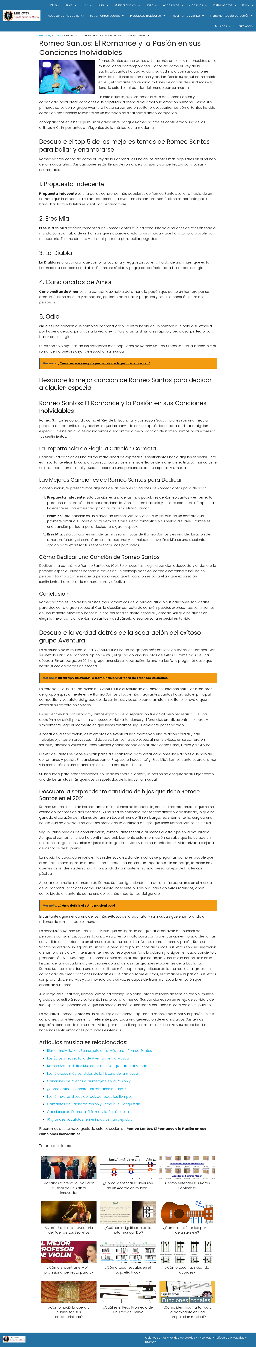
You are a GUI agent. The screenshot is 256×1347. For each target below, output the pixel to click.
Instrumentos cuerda (105, 15)
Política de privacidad (230, 1338)
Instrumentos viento (185, 15)
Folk (85, 5)
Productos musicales (145, 15)
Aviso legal (205, 1338)
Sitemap (150, 1342)
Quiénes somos (156, 1338)
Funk (101, 5)
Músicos (221, 26)
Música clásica (125, 5)
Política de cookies (182, 1338)
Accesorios (171, 5)
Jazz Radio (245, 26)
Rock (245, 5)
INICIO (54, 5)
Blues (69, 5)
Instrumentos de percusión (229, 15)
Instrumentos (222, 5)
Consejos (196, 5)
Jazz (149, 5)
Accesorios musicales (63, 15)
